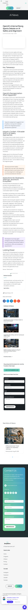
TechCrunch (12, 97)
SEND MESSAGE (10, 406)
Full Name (6, 379)
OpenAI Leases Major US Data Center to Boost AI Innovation (13, 320)
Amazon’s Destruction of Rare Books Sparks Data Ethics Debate (14, 447)
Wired (14, 154)
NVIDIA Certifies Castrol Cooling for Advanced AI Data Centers (12, 350)
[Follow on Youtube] (13, 493)
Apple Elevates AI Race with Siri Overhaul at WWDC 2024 (14, 335)
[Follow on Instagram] (8, 493)
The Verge (20, 154)
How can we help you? (9, 397)
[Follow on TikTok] (16, 493)
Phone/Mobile (7, 385)
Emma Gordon (7, 33)
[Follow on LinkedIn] (11, 493)
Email (5, 391)
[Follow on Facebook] (5, 493)
